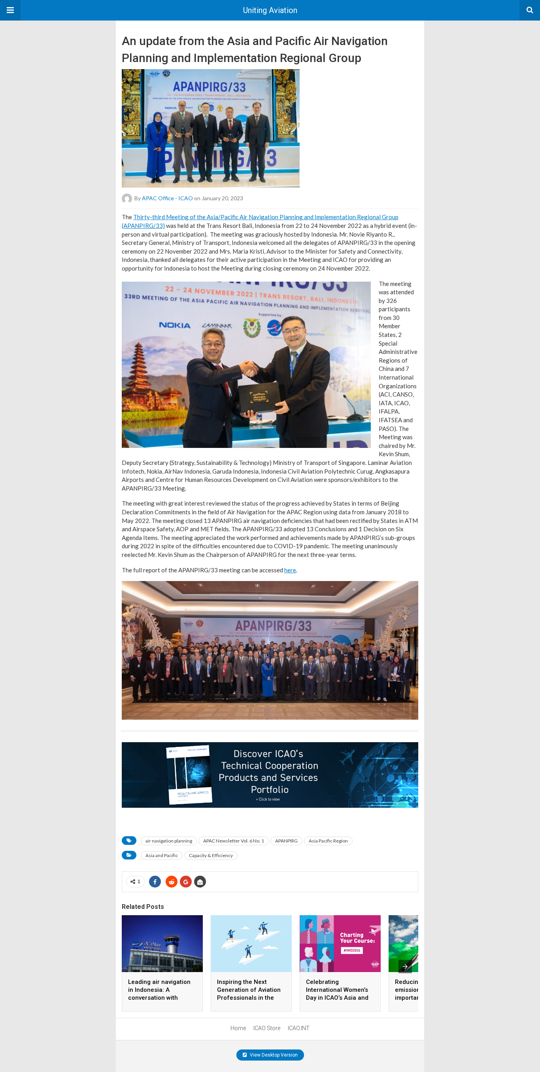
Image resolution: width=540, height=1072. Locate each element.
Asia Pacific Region (328, 841)
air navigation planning (168, 841)
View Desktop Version (273, 1055)
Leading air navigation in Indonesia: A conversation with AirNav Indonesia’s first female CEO (160, 997)
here (290, 570)
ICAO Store (266, 1028)
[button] (10, 10)
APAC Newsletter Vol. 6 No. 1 (233, 841)
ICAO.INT (299, 1028)
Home (238, 1028)
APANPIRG (286, 841)
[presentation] (405, 966)
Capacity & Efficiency (211, 855)
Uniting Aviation (270, 10)
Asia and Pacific (161, 855)
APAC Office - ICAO (167, 198)
